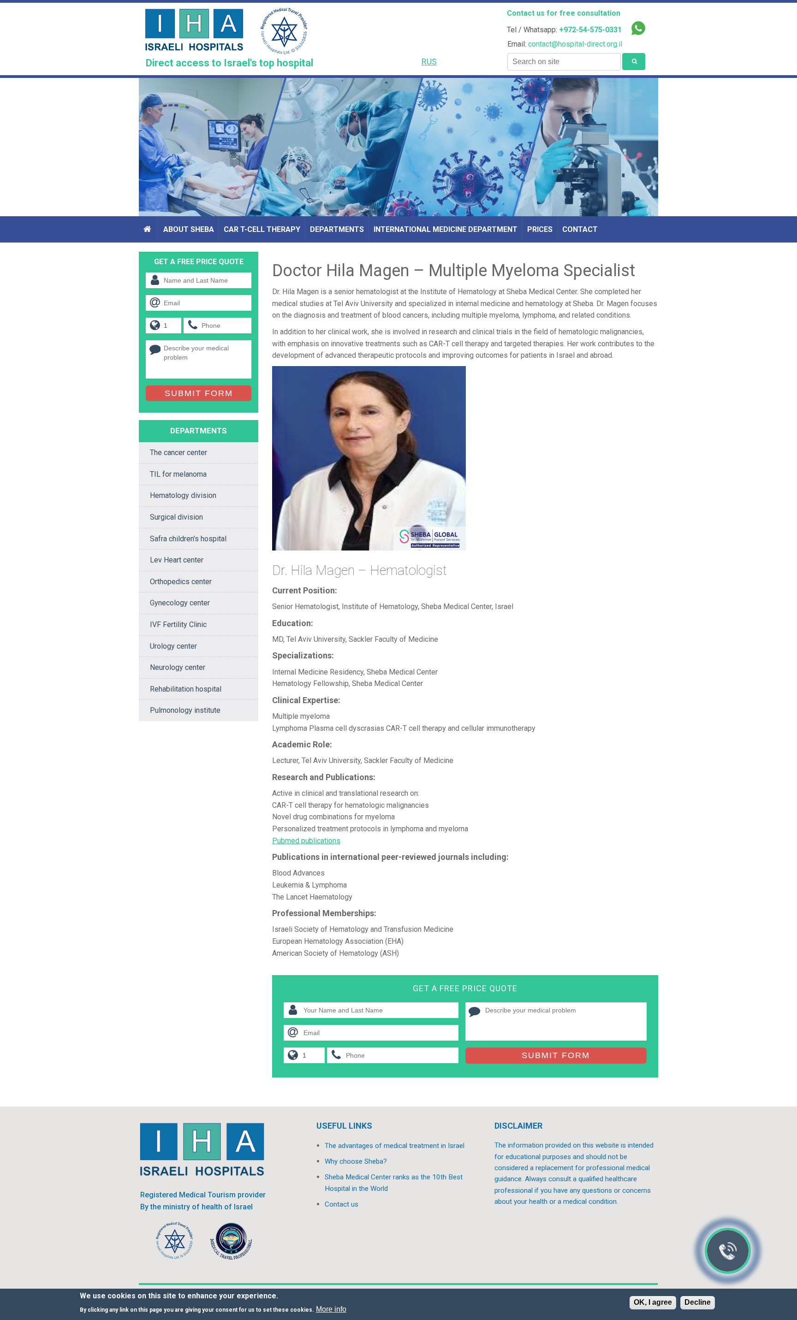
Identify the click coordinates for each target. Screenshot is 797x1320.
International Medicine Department (445, 229)
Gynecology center (180, 602)
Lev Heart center (176, 560)
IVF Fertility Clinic (178, 624)
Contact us (341, 1204)
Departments (337, 229)
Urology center (173, 646)
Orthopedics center (181, 581)
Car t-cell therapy (262, 229)
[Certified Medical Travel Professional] (231, 1243)
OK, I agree (653, 1302)
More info (331, 1309)
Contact (580, 229)
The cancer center (178, 452)
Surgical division (176, 517)
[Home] (148, 229)
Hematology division (183, 495)
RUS (429, 61)
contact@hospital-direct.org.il (575, 44)
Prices (540, 229)
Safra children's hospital (188, 538)
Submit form (556, 1055)
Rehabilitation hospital (185, 689)
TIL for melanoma (178, 474)
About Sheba (188, 229)
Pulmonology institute (185, 710)
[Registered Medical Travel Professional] (174, 1243)
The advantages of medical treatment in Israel (394, 1146)
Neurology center (177, 667)
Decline (697, 1302)
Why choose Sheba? (356, 1161)
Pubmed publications (306, 840)
